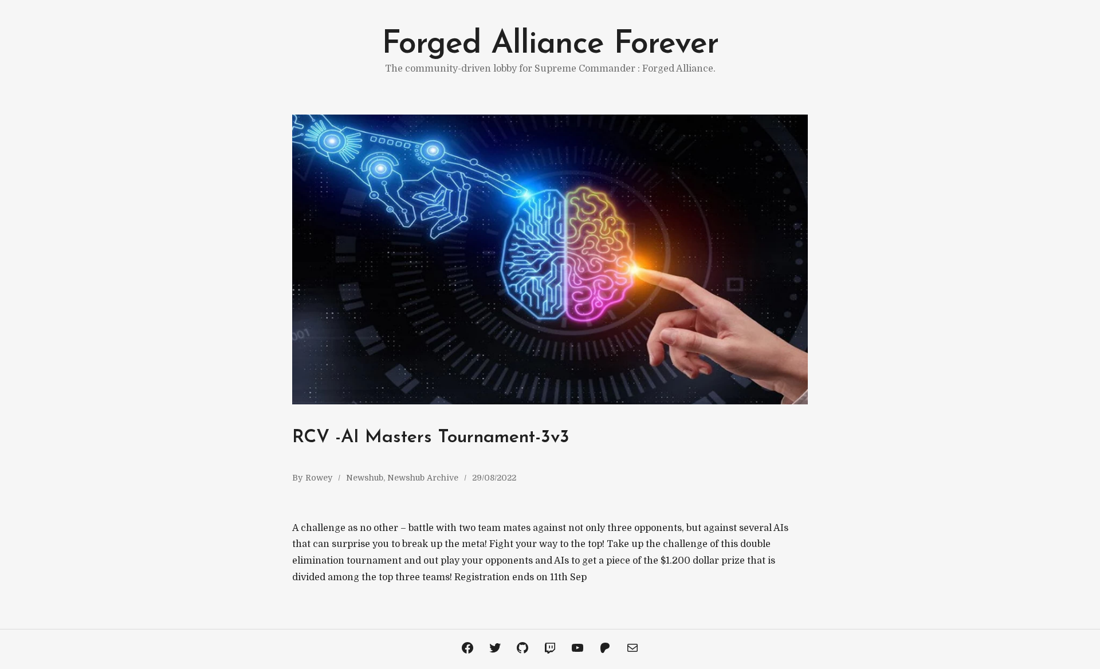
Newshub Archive (422, 477)
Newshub (364, 477)
